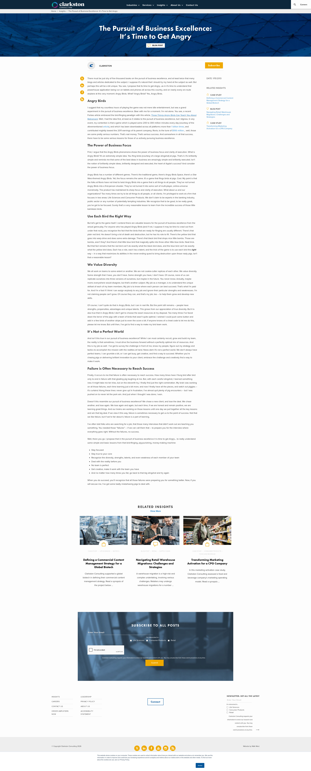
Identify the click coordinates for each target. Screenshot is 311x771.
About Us (176, 5)
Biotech (116, 551)
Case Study (216, 95)
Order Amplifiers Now (60, 712)
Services (147, 5)
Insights (161, 5)
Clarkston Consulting (68, 5)
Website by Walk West (251, 746)
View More (155, 511)
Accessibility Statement (87, 712)
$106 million (178, 130)
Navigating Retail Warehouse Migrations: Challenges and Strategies (219, 114)
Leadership (86, 697)
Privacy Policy (88, 702)
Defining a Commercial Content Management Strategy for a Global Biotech (220, 100)
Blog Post (157, 45)
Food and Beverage (207, 554)
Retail (154, 551)
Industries (132, 5)
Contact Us (192, 5)
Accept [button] (200, 765)
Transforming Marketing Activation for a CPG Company (219, 127)
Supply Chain (164, 551)
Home (53, 11)
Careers (303, 4)
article (106, 126)
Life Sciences (105, 551)
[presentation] (105, 650)
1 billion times (177, 126)
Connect (155, 701)
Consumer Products (212, 551)
